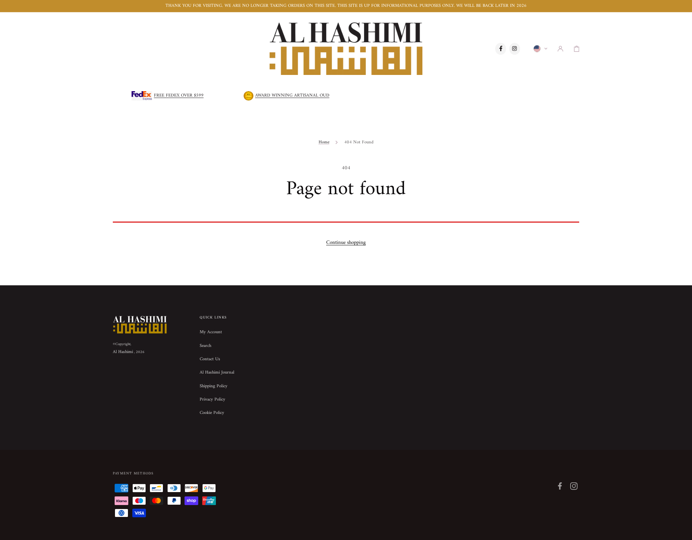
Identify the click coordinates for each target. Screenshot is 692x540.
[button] (560, 48)
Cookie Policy (212, 413)
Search (205, 346)
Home (324, 142)
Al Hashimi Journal (217, 372)
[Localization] (540, 48)
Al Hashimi (123, 352)
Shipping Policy (213, 386)
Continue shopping (346, 242)
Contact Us (210, 359)
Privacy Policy (212, 399)
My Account (211, 332)
